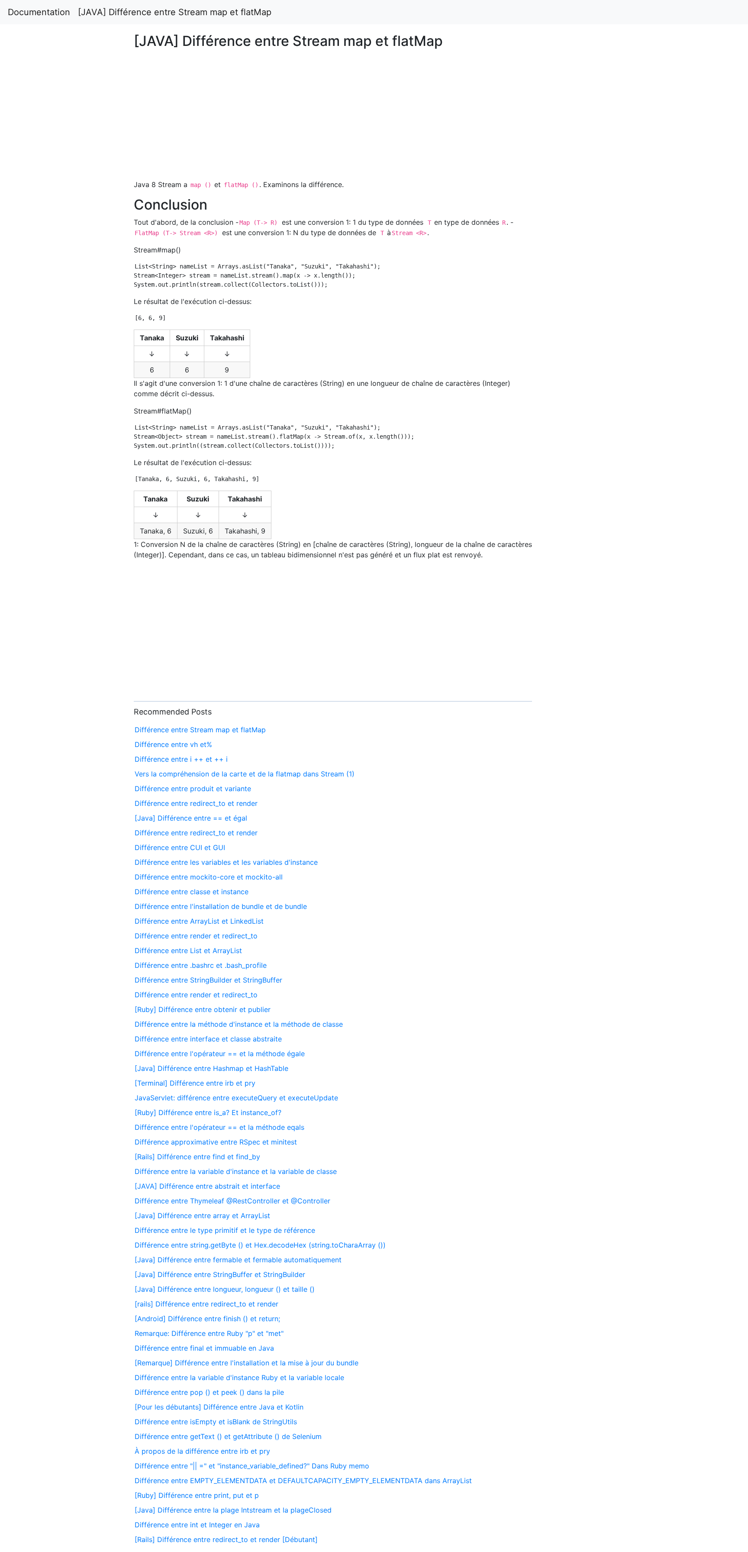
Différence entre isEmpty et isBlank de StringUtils (216, 1421)
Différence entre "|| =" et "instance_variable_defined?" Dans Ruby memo (252, 1465)
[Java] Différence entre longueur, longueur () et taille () (225, 1289)
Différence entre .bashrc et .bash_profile (201, 965)
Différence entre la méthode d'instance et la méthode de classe (239, 1024)
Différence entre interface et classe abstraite (208, 1039)
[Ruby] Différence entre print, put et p (197, 1495)
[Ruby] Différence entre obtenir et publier (203, 1009)
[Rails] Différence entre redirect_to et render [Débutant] (226, 1539)
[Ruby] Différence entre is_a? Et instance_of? (208, 1112)
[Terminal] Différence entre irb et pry (195, 1083)
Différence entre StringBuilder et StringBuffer (208, 980)
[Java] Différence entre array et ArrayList (202, 1215)
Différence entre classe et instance (191, 891)
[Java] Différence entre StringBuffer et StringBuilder (220, 1274)
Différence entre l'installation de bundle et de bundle (221, 906)
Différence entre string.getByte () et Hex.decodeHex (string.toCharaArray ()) (260, 1245)
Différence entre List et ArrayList (188, 950)
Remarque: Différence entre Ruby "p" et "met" (209, 1333)
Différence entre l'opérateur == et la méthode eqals (219, 1127)
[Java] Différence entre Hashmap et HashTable (211, 1068)
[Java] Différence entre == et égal (191, 818)
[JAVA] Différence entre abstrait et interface (207, 1186)
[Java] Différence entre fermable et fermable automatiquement (238, 1259)
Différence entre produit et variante (193, 788)
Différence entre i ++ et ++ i (181, 759)
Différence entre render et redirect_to (196, 935)
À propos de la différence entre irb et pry (202, 1451)
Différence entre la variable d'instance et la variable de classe (236, 1171)
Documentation (39, 12)
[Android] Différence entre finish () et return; (207, 1318)
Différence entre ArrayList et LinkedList (199, 921)
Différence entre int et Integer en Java (197, 1524)
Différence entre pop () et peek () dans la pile (209, 1392)
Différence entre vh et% (173, 744)
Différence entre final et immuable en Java (204, 1348)
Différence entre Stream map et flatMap (200, 729)
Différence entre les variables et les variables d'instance (226, 862)
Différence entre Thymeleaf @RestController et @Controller (232, 1200)
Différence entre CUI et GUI (180, 847)
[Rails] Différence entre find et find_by (197, 1156)
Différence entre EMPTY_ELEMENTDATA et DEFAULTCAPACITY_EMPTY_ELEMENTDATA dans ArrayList (303, 1480)
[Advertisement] (605, 364)
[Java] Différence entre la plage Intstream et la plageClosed (233, 1510)
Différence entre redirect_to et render (196, 803)
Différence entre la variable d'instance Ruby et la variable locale (239, 1377)
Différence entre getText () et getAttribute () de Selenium (228, 1436)
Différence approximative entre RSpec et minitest (216, 1142)
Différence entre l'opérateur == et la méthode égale (220, 1053)
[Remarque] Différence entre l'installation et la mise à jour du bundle (246, 1362)
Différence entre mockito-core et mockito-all (209, 877)
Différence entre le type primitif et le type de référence (225, 1230)
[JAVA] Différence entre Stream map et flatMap (174, 12)
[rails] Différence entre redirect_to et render (206, 1304)
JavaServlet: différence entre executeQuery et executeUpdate (236, 1097)
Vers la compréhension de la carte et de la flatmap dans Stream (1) (245, 774)
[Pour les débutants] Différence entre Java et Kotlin (219, 1407)
